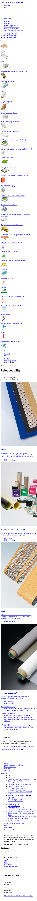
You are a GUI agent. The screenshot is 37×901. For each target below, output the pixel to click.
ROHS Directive (13, 379)
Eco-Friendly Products (15, 801)
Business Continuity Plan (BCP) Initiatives (22, 817)
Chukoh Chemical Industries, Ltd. (12, 2)
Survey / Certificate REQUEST (14, 29)
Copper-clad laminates (15, 781)
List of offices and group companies (20, 811)
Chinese (18, 896)
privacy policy (9, 829)
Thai (5, 887)
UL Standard (12, 377)
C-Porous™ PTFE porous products (19, 784)
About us (7, 770)
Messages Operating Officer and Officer (21, 809)
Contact (7, 354)
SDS (5, 861)
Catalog (7, 5)
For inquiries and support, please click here (19, 746)
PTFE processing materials (17, 788)
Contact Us (8, 18)
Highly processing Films (16, 786)
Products (7, 21)
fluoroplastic (8, 864)
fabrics (10, 775)
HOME (6, 359)
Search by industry (9, 35)
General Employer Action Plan (18, 818)
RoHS (6, 863)
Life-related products (15, 799)
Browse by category (10, 34)
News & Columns (10, 25)
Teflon (6, 859)
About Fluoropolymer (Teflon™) (14, 30)
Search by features (9, 37)
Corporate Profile (14, 806)
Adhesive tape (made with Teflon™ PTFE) (22, 779)
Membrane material (10, 866)
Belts (9, 777)
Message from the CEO (16, 808)
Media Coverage (13, 820)
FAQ (5, 7)
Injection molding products (17, 790)
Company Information (11, 27)
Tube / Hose (12, 783)
